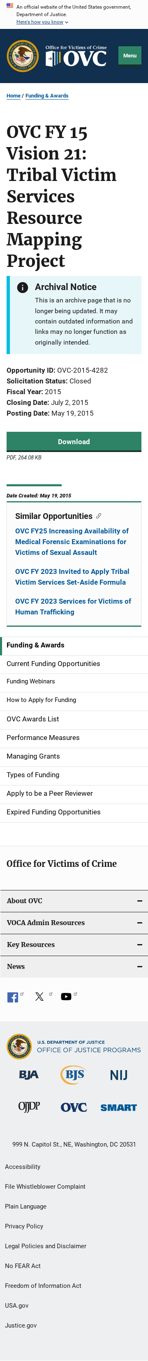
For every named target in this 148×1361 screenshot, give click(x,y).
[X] (42, 999)
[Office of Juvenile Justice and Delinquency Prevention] (29, 1114)
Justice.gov (21, 1325)
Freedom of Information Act (43, 1286)
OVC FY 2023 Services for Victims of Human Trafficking (73, 606)
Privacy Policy (24, 1226)
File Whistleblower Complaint (45, 1186)
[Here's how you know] (74, 14)
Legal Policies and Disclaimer (45, 1246)
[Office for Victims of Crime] (74, 1113)
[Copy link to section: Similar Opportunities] (96, 515)
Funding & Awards (47, 96)
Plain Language (25, 1206)
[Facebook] (16, 999)
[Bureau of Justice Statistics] (73, 1086)
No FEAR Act (23, 1266)
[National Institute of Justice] (119, 1081)
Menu (129, 55)
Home (14, 96)
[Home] (79, 56)
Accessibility (22, 1167)
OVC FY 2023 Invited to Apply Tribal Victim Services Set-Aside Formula (72, 576)
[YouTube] (69, 999)
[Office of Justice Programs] (23, 56)
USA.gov (16, 1305)
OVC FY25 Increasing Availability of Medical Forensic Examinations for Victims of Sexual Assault (72, 542)
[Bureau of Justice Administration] (29, 1081)
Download (74, 442)
